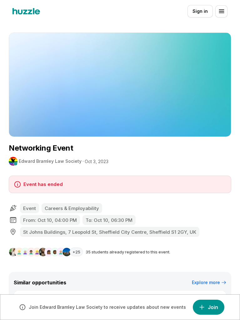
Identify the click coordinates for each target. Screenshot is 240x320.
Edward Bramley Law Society (50, 161)
